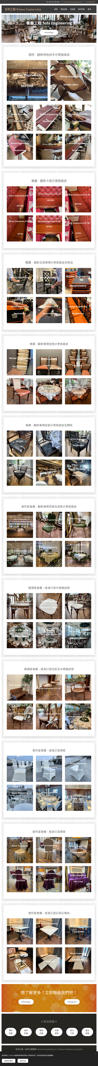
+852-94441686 (90, 2)
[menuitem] (56, 9)
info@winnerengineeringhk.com (73, 2)
